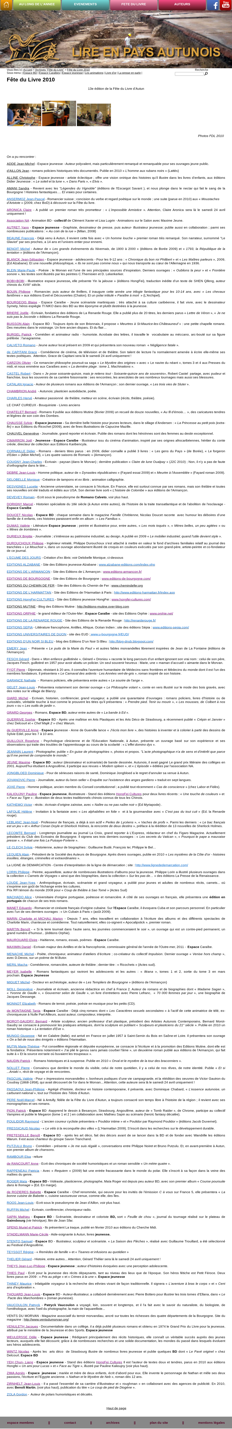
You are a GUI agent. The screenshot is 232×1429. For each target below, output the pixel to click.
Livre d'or (110, 72)
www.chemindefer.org (127, 585)
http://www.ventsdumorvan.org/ (46, 1319)
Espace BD (30, 72)
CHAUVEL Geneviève (23, 433)
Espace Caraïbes (49, 72)
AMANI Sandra (18, 188)
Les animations (94, 72)
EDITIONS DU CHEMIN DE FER (31, 585)
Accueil (27, 69)
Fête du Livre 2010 (78, 69)
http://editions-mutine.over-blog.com (103, 606)
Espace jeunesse (72, 72)
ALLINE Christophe (21, 177)
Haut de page (116, 1408)
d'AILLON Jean (18, 171)
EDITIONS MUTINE (21, 606)
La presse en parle (129, 72)
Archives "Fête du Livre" (49, 69)
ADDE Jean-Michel (21, 164)
